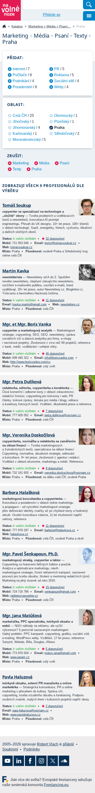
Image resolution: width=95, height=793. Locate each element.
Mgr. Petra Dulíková (22, 381)
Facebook (30, 761)
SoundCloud (64, 761)
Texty (17, 169)
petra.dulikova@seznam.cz (63, 415)
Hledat (89, 4)
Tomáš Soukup (16, 205)
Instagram (41, 761)
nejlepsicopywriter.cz (24, 595)
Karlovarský (22, 134)
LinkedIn (19, 761)
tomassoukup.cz (21, 247)
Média (44, 163)
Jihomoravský (24, 128)
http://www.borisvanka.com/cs (30, 362)
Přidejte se (51, 15)
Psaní (64, 163)
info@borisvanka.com (59, 357)
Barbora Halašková (21, 492)
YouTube (7, 761)
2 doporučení (54, 706)
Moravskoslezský (27, 140)
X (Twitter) (53, 761)
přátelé (68, 744)
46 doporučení (55, 353)
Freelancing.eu (6, 779)
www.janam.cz (20, 657)
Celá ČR (20, 116)
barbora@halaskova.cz (60, 530)
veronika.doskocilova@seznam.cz (67, 472)
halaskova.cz (19, 534)
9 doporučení (54, 468)
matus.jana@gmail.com (60, 653)
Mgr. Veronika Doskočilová (28, 435)
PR (56, 69)
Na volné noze (4, 26)
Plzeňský (61, 122)
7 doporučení (54, 411)
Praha (37, 169)
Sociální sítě (64, 81)
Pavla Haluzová (17, 677)
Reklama (61, 75)
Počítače (20, 75)
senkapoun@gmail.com (60, 591)
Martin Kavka (15, 271)
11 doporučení (55, 300)
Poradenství (22, 87)
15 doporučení (55, 587)
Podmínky (32, 749)
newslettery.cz (70, 304)
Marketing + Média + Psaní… (49, 26)
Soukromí (10, 749)
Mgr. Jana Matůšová (22, 615)
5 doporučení (54, 649)
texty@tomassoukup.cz (60, 243)
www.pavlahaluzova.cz (25, 714)
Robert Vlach (47, 744)
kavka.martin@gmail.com (29, 304)
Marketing (21, 163)
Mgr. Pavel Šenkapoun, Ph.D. (30, 554)
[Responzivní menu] (89, 16)
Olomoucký (63, 116)
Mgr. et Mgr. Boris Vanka (26, 324)
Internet (19, 69)
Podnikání (21, 81)
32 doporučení (55, 238)
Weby (59, 87)
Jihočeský (21, 122)
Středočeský (64, 134)
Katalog (17, 26)
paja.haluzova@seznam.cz (30, 710)
